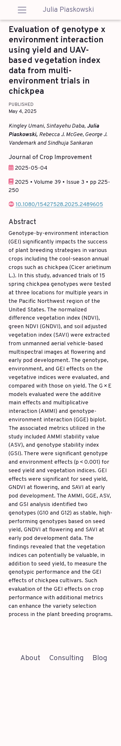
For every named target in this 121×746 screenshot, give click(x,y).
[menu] (22, 10)
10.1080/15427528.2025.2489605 (59, 204)
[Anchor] (96, 156)
